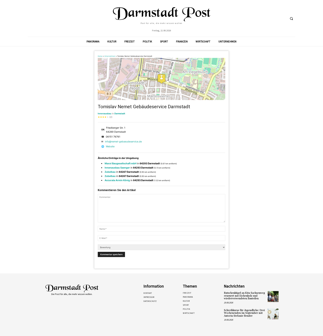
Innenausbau (104, 113)
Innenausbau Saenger (117, 167)
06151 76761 (113, 136)
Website (110, 146)
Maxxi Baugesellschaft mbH (120, 163)
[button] (291, 18)
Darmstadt (119, 113)
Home (100, 56)
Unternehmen (109, 56)
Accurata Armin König (117, 180)
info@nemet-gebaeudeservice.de (123, 141)
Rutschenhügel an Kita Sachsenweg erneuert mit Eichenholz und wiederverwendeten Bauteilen (244, 295)
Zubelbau (110, 171)
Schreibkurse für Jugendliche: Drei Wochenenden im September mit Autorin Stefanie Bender (244, 313)
